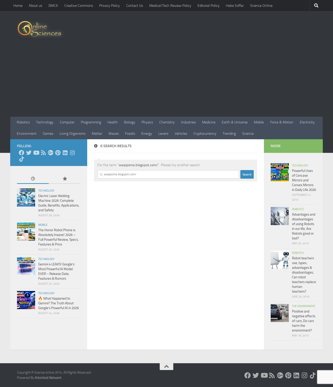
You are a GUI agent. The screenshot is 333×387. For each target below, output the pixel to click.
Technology (44, 122)
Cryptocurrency (204, 133)
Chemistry (167, 122)
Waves (114, 133)
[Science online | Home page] (41, 30)
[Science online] (21, 152)
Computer (67, 122)
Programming (91, 122)
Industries (188, 122)
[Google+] (50, 152)
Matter (97, 133)
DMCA (53, 5)
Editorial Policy (209, 5)
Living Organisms (72, 133)
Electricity (307, 122)
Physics (147, 122)
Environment (26, 133)
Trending (229, 133)
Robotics (23, 122)
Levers (163, 133)
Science (248, 133)
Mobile (259, 122)
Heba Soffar (235, 5)
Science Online (261, 5)
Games (48, 133)
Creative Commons (78, 5)
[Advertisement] (166, 82)
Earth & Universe (235, 122)
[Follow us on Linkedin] (65, 152)
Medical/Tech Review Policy (170, 5)
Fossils (130, 133)
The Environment (303, 306)
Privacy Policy (109, 5)
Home (17, 5)
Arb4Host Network (48, 378)
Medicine (208, 122)
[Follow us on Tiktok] (21, 159)
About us (35, 5)
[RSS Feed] (43, 152)
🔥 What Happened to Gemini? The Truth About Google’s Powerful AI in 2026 (58, 303)
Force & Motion (281, 122)
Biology (129, 122)
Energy (146, 133)
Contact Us (134, 5)
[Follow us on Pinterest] (57, 152)
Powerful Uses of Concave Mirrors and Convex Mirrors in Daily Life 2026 (304, 180)
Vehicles (181, 133)
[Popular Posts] (64, 179)
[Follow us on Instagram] (72, 152)
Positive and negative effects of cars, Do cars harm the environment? (303, 320)
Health (112, 122)
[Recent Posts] (33, 179)
